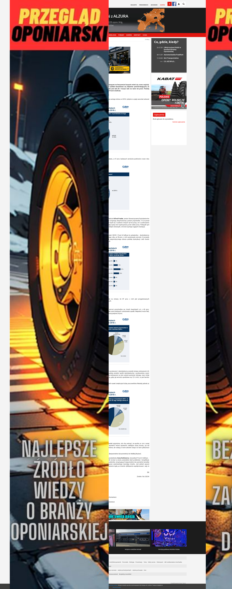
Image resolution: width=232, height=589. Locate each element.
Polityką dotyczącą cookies (111, 585)
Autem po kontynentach (124, 570)
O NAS (145, 35)
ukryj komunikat (117, 587)
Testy (145, 562)
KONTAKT (137, 35)
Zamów (162, 5)
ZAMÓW (129, 35)
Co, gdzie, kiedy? (166, 42)
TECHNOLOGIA (111, 35)
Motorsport (160, 562)
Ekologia (131, 562)
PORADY (121, 35)
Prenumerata (143, 5)
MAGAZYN (134, 5)
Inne (145, 570)
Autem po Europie (137, 570)
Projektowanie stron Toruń (178, 583)
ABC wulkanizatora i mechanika (173, 562)
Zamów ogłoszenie (178, 122)
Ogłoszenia (159, 114)
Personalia (125, 562)
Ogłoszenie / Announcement (110, 574)
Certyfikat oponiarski (115, 562)
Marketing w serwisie (110, 570)
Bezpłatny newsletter (125, 574)
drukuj (147, 39)
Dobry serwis (151, 562)
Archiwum (154, 5)
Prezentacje (138, 562)
